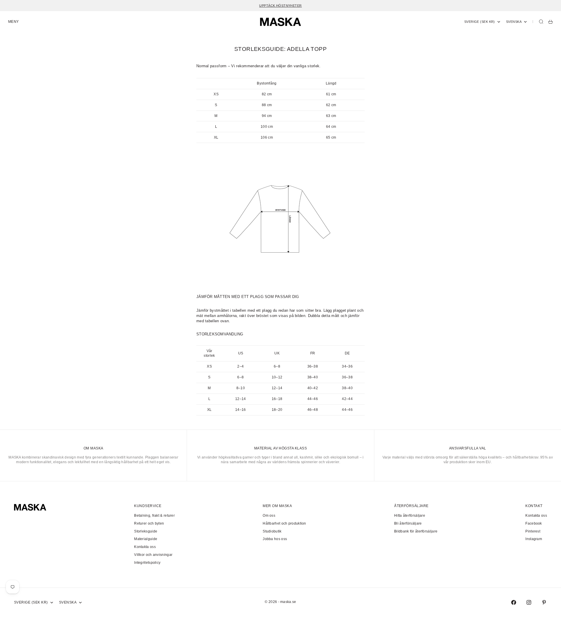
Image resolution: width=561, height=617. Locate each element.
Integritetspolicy (147, 563)
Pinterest (532, 531)
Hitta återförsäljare (409, 515)
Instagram (533, 539)
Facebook (533, 523)
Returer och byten (149, 523)
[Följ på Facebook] (514, 602)
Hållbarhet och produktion (284, 523)
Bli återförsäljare (408, 523)
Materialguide (145, 539)
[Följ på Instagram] (529, 602)
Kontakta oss (145, 547)
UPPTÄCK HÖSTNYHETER (280, 5)
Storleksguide (145, 531)
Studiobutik (272, 531)
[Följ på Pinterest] (544, 602)
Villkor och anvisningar (153, 555)
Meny (13, 22)
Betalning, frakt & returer (154, 515)
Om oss (269, 515)
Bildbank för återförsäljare (415, 531)
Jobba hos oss (275, 539)
